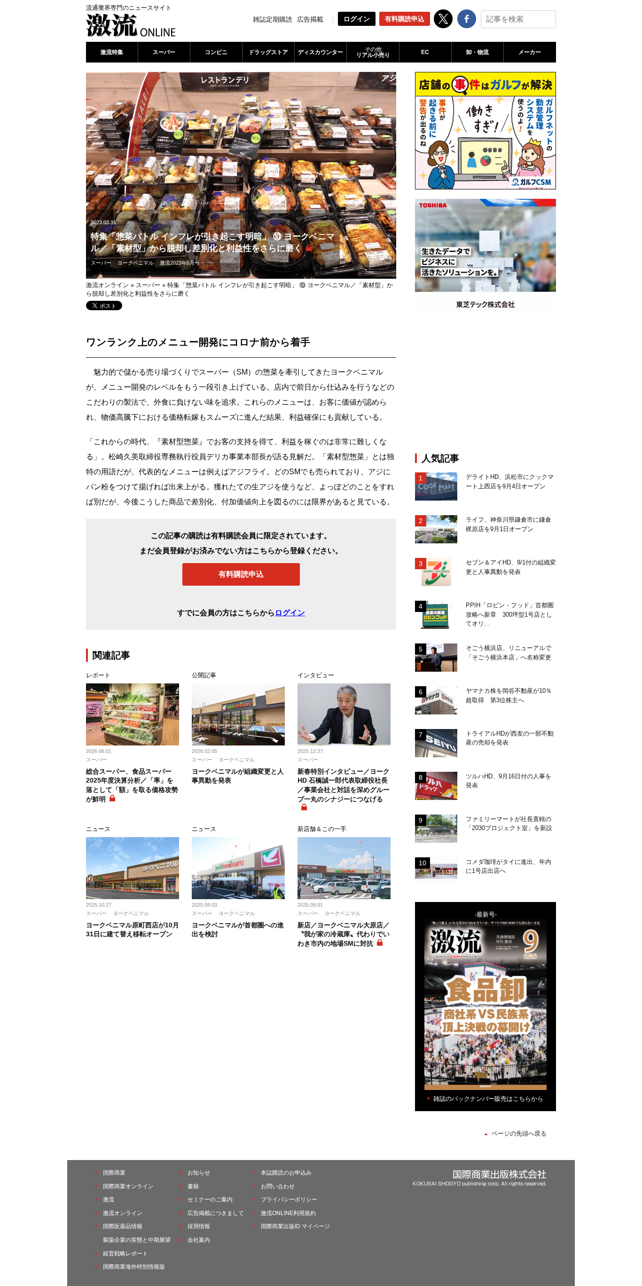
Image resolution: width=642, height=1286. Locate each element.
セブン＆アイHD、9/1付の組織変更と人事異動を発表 (511, 567)
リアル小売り (373, 52)
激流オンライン (107, 285)
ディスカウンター (320, 52)
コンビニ (216, 52)
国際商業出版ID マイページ (295, 1226)
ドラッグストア (268, 52)
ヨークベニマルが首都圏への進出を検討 (238, 929)
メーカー (529, 52)
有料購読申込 (404, 19)
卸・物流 (477, 52)
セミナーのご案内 (210, 1199)
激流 (108, 1199)
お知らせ (199, 1173)
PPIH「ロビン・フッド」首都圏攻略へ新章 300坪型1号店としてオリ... (510, 614)
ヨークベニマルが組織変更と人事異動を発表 (238, 776)
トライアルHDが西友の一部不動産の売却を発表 (510, 738)
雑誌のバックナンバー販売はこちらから (488, 1099)
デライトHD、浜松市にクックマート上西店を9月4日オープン (510, 481)
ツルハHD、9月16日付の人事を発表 (508, 781)
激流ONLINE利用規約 (288, 1213)
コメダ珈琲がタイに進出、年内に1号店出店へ (508, 866)
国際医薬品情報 (122, 1226)
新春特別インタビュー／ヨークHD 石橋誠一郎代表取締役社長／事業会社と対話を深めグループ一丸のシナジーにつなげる (344, 785)
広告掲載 (310, 19)
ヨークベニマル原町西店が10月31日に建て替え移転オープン (132, 929)
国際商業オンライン (128, 1186)
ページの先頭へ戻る (519, 1133)
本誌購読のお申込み (286, 1173)
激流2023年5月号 (180, 263)
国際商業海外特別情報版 (134, 1267)
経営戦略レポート (125, 1253)
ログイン (357, 19)
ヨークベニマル (135, 263)
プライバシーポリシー (289, 1199)
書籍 (193, 1186)
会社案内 (199, 1240)
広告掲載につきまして (216, 1213)
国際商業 (114, 1173)
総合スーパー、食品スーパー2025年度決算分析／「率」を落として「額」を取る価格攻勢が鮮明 (132, 785)
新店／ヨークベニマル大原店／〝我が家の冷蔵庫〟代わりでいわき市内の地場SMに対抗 (344, 934)
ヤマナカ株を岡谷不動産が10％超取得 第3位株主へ (509, 695)
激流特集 (112, 52)
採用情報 (199, 1226)
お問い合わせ (278, 1186)
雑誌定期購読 (272, 19)
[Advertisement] (485, 384)
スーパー (164, 52)
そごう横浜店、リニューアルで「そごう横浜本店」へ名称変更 (508, 652)
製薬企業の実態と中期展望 (137, 1240)
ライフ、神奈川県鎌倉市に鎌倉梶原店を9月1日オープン (508, 524)
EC (425, 52)
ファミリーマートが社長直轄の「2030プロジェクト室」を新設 (509, 824)
